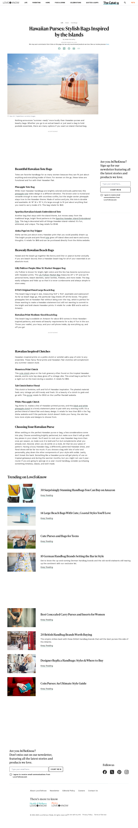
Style (67, 23)
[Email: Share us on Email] (73, 48)
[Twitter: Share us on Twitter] (64, 48)
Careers (81, 790)
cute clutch (24, 373)
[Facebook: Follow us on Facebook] (105, 772)
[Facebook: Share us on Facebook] (59, 48)
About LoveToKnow (38, 790)
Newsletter (54, 790)
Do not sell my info (74, 815)
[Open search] (125, 2)
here (107, 44)
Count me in (115, 190)
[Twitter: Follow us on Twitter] (112, 772)
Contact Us (93, 790)
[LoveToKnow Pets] (60, 804)
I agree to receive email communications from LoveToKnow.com (112, 197)
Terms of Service (100, 815)
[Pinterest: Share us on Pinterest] (69, 48)
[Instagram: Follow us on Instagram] (127, 772)
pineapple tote (21, 193)
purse (29, 395)
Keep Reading (47, 495)
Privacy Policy (87, 815)
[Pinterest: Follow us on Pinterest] (119, 772)
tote (47, 237)
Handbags (74, 23)
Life (62, 23)
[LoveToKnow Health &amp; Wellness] (38, 804)
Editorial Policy (68, 790)
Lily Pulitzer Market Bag (49, 275)
